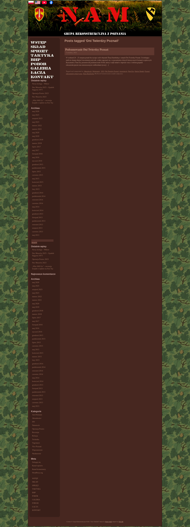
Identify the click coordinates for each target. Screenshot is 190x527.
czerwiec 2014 (37, 203)
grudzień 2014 (37, 193)
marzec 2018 (37, 143)
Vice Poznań (36, 446)
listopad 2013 (37, 217)
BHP (34, 492)
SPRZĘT (35, 485)
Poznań (147, 71)
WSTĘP (35, 478)
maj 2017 (35, 150)
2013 (102, 71)
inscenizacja (123, 71)
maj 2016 (35, 157)
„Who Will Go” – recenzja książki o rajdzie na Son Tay (42, 101)
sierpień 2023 (37, 118)
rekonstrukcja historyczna (74, 73)
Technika (35, 439)
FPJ (33, 422)
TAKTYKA (36, 489)
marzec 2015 (37, 186)
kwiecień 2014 (37, 210)
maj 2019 (35, 136)
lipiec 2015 (36, 171)
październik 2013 (38, 221)
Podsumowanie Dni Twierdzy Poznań (86, 49)
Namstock (36, 425)
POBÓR (35, 496)
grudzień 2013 (37, 214)
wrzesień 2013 (37, 224)
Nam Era (131, 71)
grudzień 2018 (37, 140)
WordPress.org (37, 473)
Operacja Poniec (38, 429)
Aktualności (36, 418)
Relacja (35, 436)
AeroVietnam (37, 415)
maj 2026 (35, 111)
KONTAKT (36, 510)
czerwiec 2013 (37, 232)
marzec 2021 (37, 129)
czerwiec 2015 (37, 175)
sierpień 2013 (37, 228)
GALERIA (36, 500)
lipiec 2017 (36, 147)
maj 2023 (35, 122)
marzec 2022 (37, 125)
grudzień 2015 (37, 164)
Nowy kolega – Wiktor (40, 84)
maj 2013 (35, 235)
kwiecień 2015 (37, 182)
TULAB (121, 521)
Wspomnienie (37, 450)
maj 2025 (35, 115)
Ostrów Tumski (139, 71)
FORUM (35, 503)
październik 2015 (38, 168)
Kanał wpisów (37, 466)
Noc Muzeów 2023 (39, 97)
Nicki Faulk (108, 521)
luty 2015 (36, 189)
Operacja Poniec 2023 (40, 93)
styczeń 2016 (37, 161)
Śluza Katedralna (88, 73)
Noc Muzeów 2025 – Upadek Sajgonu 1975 (43, 88)
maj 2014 (35, 207)
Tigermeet (36, 443)
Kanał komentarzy (39, 469)
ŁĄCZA (35, 507)
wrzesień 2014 (37, 200)
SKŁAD (35, 482)
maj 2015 (35, 179)
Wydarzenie (36, 454)
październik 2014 (38, 196)
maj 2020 (35, 133)
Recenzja (35, 432)
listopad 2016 (37, 154)
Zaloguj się (36, 462)
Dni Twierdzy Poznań (112, 71)
